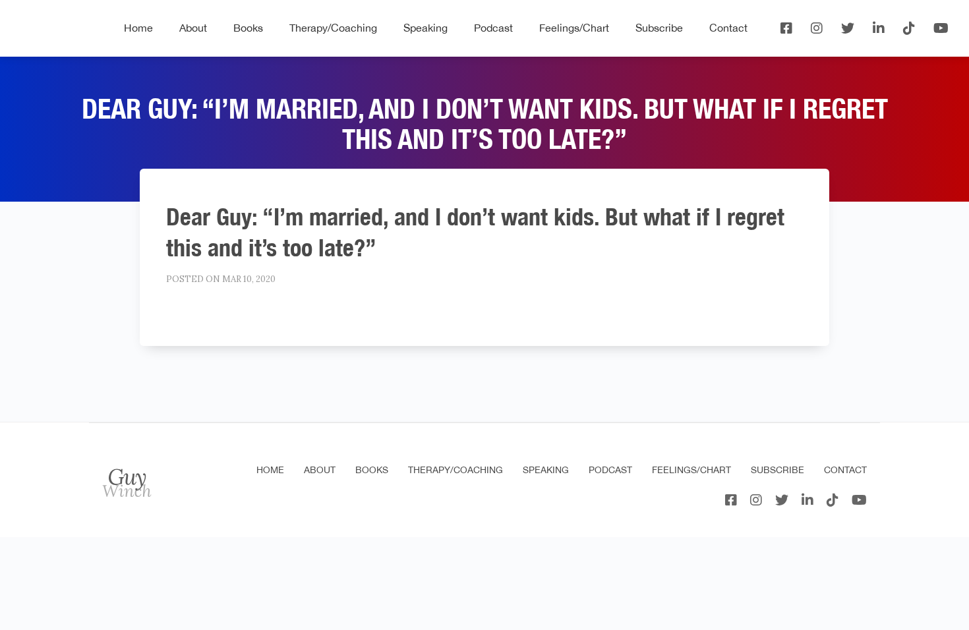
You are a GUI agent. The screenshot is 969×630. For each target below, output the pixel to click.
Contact (728, 28)
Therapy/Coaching (333, 28)
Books (248, 28)
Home (138, 28)
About (193, 28)
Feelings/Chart (574, 28)
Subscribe (659, 28)
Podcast (493, 28)
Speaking (425, 28)
